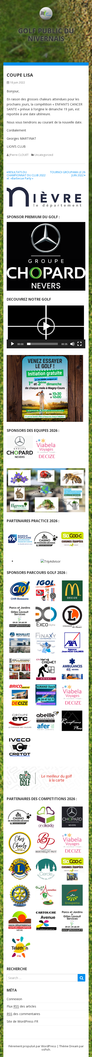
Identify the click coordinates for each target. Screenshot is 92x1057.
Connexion (14, 999)
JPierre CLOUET (19, 155)
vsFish (46, 1049)
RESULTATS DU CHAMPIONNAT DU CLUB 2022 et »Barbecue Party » (26, 175)
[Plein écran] (79, 344)
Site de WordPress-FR (22, 1021)
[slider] (42, 344)
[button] (46, 326)
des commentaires (23, 1014)
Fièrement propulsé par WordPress (32, 1046)
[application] (46, 326)
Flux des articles (21, 1006)
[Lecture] (12, 344)
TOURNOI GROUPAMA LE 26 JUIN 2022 (67, 173)
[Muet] (72, 344)
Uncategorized (43, 155)
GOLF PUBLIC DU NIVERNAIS (46, 34)
